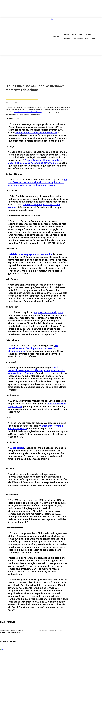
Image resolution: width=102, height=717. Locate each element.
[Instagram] (2, 714)
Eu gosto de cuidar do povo (48, 312)
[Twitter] (13, 95)
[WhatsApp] (23, 95)
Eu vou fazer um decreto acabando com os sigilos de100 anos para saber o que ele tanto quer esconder (37, 182)
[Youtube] (17, 714)
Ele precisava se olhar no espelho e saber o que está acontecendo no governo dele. (35, 161)
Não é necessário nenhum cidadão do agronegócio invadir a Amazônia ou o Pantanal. (36, 370)
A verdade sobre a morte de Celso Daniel (50, 631)
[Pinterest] (18, 95)
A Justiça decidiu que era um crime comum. (34, 206)
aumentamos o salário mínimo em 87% (36, 132)
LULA (7, 82)
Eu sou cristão (17, 447)
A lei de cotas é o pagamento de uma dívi (30, 254)
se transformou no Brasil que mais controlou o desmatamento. (33, 348)
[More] (28, 95)
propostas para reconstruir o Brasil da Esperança (28, 112)
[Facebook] (8, 95)
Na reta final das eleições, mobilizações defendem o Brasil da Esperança (12, 631)
